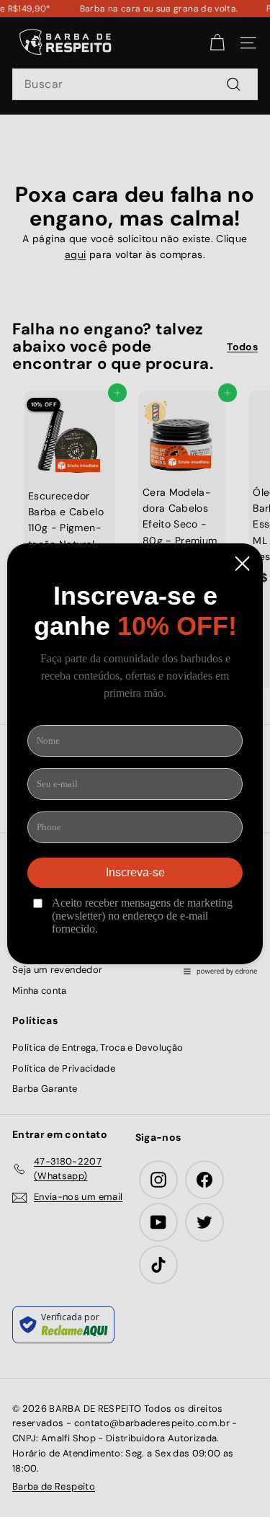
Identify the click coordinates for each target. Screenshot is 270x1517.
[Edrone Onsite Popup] (135, 758)
